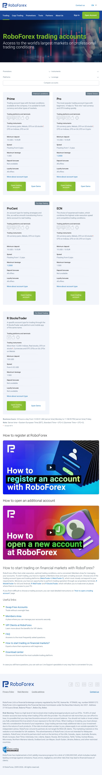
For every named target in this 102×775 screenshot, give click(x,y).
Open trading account (16, 186)
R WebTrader (36, 584)
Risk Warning (23, 692)
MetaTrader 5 (57, 578)
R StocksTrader (51, 584)
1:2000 (59, 156)
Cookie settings (38, 692)
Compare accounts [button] (51, 83)
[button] (15, 5)
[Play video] (51, 467)
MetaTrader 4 (46, 578)
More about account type (17, 177)
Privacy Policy (8, 692)
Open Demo (36, 186)
